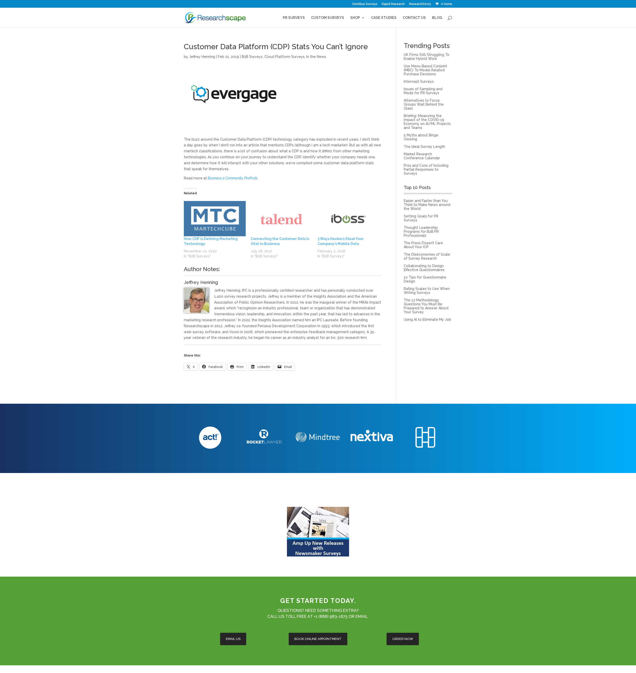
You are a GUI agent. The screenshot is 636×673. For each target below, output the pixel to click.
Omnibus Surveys (364, 4)
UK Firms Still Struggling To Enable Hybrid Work (426, 57)
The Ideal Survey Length (424, 147)
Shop (355, 18)
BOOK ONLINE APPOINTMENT (318, 639)
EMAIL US (233, 639)
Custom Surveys (327, 18)
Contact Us (414, 18)
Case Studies (384, 18)
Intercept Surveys (419, 81)
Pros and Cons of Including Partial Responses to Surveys (426, 169)
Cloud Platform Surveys (284, 57)
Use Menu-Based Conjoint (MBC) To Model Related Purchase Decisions (425, 70)
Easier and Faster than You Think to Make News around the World (427, 205)
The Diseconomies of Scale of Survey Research (427, 256)
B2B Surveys (252, 57)
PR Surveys (294, 18)
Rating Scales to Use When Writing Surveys (427, 291)
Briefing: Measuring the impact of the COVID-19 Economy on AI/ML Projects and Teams (427, 122)
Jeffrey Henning (202, 57)
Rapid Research (393, 4)
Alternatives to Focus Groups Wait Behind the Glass (424, 104)
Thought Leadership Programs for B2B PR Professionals (421, 232)
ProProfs (251, 178)
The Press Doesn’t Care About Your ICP (423, 245)
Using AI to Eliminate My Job (427, 319)
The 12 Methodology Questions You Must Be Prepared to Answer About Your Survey (426, 306)
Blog (437, 18)
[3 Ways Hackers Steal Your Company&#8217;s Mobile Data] (348, 218)
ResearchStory (420, 4)
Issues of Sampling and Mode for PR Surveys (423, 91)
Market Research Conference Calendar (422, 156)
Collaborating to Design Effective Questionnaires (424, 268)
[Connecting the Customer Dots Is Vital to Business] (282, 218)
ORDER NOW (402, 639)
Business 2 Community (225, 178)
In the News (316, 57)
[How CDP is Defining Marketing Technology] (215, 218)
